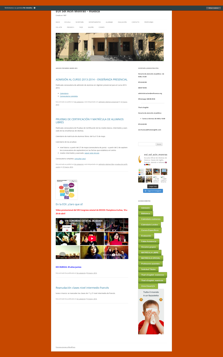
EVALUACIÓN (122, 22)
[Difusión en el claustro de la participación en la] (149, 172)
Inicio (58, 22)
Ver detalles (27, 8)
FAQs (81, 27)
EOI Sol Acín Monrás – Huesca (78, 11)
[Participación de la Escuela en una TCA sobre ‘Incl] (156, 172)
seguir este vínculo (92, 153)
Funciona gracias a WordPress (65, 347)
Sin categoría (78, 102)
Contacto (135, 22)
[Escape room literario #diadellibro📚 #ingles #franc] (156, 179)
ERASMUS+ (70, 27)
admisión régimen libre (106, 164)
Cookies (102, 27)
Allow (213, 8)
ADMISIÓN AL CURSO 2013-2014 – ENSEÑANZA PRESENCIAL (91, 79)
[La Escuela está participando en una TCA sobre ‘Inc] (164, 172)
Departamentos (95, 22)
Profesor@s (148, 22)
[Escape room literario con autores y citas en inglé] (149, 179)
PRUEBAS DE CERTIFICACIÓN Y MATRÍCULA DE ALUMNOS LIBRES (90, 120)
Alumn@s (109, 22)
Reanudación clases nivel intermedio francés (82, 287)
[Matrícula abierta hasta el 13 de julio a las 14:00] (141, 172)
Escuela (67, 22)
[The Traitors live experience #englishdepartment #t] (141, 179)
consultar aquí (80, 159)
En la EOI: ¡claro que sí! (69, 204)
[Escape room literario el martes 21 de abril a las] (164, 179)
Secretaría (80, 22)
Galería (91, 27)
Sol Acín (59, 27)
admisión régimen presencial (108, 102)
